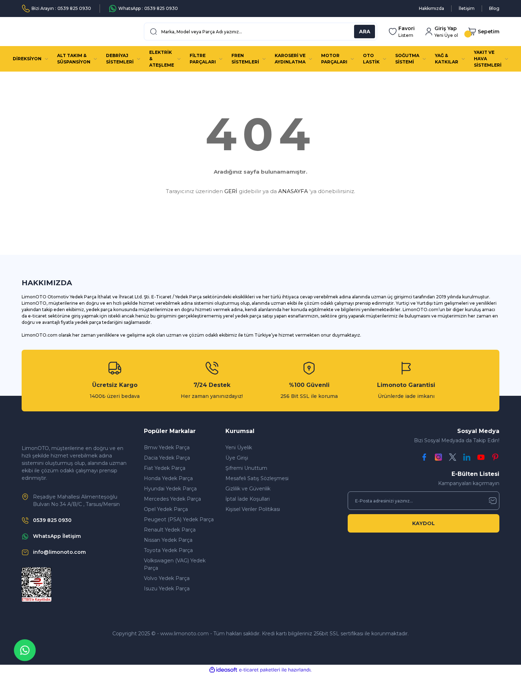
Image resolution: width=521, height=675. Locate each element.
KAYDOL (423, 523)
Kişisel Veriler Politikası (252, 509)
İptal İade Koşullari (247, 499)
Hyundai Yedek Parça (170, 488)
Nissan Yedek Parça (168, 540)
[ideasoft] (223, 669)
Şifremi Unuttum (246, 468)
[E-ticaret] (259, 670)
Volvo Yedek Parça (167, 578)
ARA (364, 31)
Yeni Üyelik (238, 447)
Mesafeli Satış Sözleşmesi (256, 478)
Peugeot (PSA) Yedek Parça (179, 519)
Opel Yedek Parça (166, 509)
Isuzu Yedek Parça (167, 588)
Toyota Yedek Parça (168, 550)
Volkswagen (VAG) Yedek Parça (175, 564)
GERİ (230, 191)
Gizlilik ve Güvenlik (247, 488)
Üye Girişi (236, 458)
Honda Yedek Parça (168, 478)
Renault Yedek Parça (170, 530)
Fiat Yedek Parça (164, 468)
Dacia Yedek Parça (167, 458)
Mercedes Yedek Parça (172, 499)
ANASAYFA (293, 191)
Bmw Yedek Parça (167, 447)
